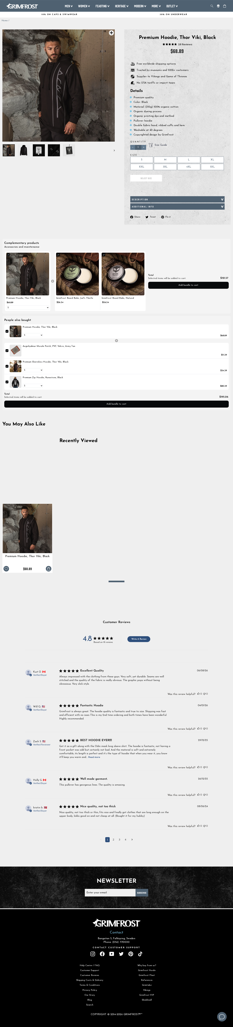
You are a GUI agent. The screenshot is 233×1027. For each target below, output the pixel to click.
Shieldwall (147, 1000)
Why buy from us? (146, 965)
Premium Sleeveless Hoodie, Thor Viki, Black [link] (45, 362)
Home (5, 21)
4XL (188, 167)
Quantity (138, 142)
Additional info (143, 206)
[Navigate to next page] (132, 840)
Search (89, 1005)
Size (133, 155)
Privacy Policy (89, 990)
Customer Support (89, 970)
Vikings (147, 990)
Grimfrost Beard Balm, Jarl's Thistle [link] (74, 298)
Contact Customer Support (116, 948)
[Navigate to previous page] (101, 840)
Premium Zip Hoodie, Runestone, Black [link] (43, 377)
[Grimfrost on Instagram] (92, 954)
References (147, 980)
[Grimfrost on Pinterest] (130, 954)
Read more (94, 757)
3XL (165, 167)
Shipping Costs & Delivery (89, 980)
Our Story (89, 995)
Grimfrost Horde (146, 970)
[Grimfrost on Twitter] (121, 954)
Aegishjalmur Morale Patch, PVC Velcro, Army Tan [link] (49, 346)
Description (140, 199)
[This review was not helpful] (204, 694)
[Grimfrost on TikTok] (140, 954)
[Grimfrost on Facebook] (102, 954)
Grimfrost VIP (146, 995)
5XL (212, 167)
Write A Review (138, 639)
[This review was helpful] (198, 694)
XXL (141, 167)
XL (212, 160)
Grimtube (147, 985)
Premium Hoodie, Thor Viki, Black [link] (23, 298)
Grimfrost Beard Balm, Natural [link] (118, 298)
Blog (89, 1000)
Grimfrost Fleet (147, 975)
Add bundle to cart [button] (188, 285)
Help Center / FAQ (90, 965)
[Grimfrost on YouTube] (111, 954)
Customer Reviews (89, 975)
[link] (27, 274)
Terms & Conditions (90, 985)
